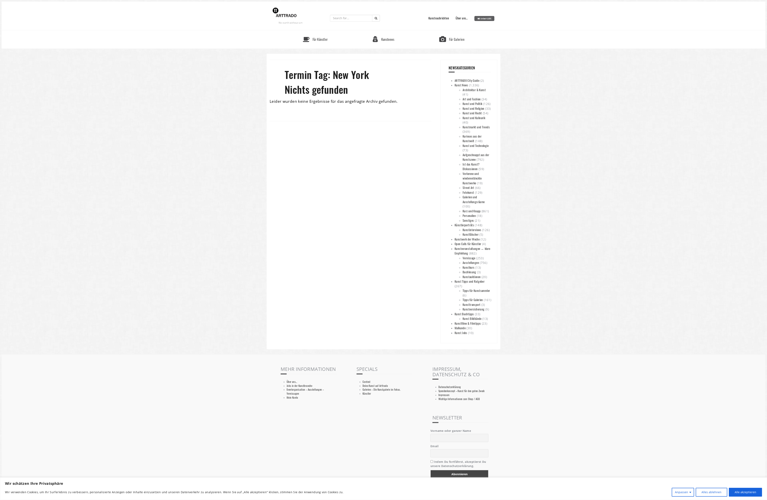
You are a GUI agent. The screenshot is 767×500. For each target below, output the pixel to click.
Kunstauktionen (472, 276)
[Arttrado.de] (285, 13)
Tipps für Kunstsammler (476, 290)
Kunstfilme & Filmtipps (468, 323)
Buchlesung (469, 272)
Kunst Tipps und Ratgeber (470, 281)
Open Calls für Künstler (468, 244)
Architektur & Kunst (474, 90)
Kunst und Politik (472, 103)
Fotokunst (468, 192)
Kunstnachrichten (438, 18)
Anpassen (681, 492)
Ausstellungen (471, 262)
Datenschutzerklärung (449, 387)
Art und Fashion (472, 99)
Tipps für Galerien (473, 299)
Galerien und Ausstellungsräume (474, 199)
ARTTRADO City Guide (467, 80)
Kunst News (461, 85)
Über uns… (462, 18)
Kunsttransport (471, 304)
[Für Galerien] (452, 32)
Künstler (367, 393)
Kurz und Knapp (472, 211)
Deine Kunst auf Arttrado (375, 386)
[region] (383, 488)
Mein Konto (292, 397)
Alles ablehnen (711, 492)
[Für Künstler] (315, 32)
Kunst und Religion (473, 108)
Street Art (468, 187)
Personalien (469, 215)
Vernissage (469, 258)
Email (434, 446)
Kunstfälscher (471, 234)
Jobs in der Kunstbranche (299, 386)
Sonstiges (468, 220)
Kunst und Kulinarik (474, 118)
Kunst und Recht (472, 113)
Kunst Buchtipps (464, 314)
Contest (367, 382)
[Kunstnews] (383, 32)
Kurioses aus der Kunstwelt (472, 138)
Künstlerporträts (464, 225)
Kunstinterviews (472, 230)
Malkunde (460, 328)
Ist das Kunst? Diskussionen (471, 166)
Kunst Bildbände (472, 318)
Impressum (443, 395)
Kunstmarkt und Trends (476, 127)
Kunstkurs (468, 267)
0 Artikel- (485, 18)
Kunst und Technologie (476, 145)
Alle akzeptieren (745, 492)
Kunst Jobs (461, 332)
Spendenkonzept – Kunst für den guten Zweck (461, 391)
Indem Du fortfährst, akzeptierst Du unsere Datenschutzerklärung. (458, 464)
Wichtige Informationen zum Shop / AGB (459, 399)
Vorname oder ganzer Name (450, 431)
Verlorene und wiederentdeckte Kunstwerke (472, 178)
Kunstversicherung (473, 309)
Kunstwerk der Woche (467, 239)
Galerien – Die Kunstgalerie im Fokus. (381, 389)
